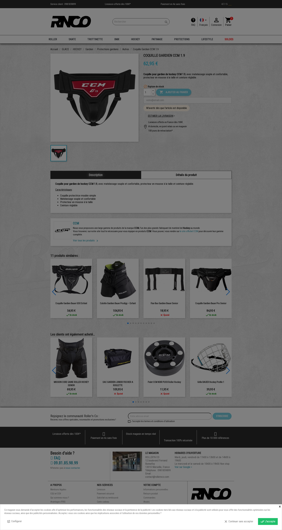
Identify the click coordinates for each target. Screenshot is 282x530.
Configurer (14, 521)
